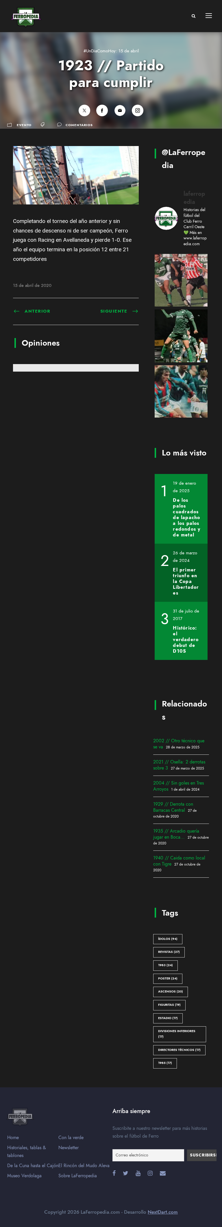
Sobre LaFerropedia (77, 1176)
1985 (165, 1063)
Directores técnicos (179, 1050)
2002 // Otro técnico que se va (178, 744)
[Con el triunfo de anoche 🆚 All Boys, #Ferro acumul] (181, 335)
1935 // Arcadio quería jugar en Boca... (176, 834)
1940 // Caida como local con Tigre (179, 861)
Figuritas (169, 1005)
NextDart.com (163, 1211)
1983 (165, 965)
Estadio (168, 1018)
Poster (167, 978)
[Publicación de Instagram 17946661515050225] (181, 391)
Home (13, 1137)
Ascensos (170, 991)
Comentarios (79, 125)
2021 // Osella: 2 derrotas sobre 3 (179, 765)
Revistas (169, 952)
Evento (24, 125)
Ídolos (167, 939)
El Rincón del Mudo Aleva (84, 1166)
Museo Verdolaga (24, 1176)
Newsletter (68, 1148)
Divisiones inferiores (176, 1034)
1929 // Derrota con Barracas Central (173, 807)
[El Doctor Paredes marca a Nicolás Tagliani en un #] (181, 280)
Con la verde (71, 1137)
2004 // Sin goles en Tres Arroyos (178, 786)
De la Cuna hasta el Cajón (32, 1166)
